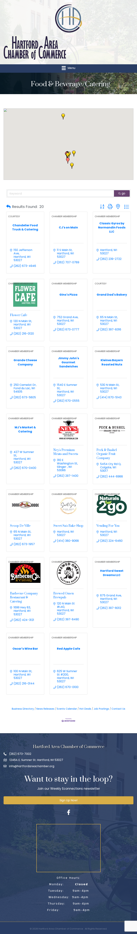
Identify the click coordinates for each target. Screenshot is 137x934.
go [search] (123, 193)
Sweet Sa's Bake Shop (68, 526)
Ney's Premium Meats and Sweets (65, 452)
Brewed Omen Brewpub (63, 595)
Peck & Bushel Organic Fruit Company (107, 454)
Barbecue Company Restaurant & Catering (24, 598)
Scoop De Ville (20, 526)
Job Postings (101, 709)
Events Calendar (67, 709)
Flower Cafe (18, 315)
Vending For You (108, 526)
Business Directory (23, 709)
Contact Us (118, 709)
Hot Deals (85, 709)
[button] (63, 116)
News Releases (45, 709)
